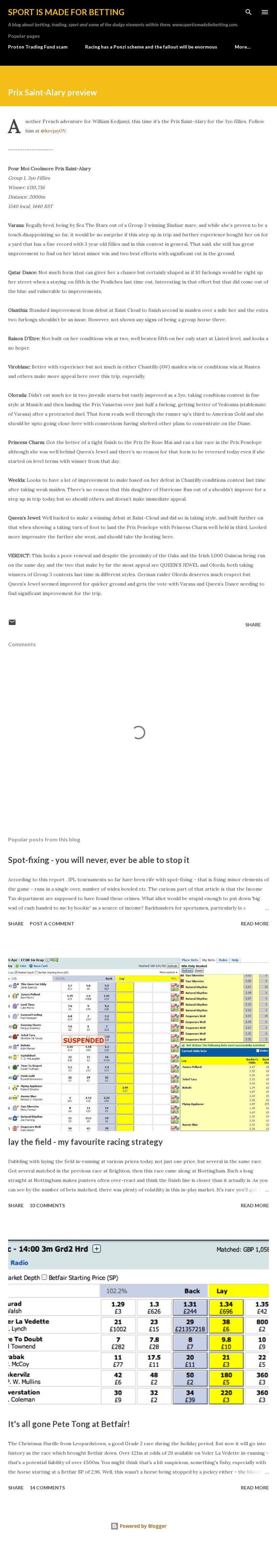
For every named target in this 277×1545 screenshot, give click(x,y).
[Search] (249, 12)
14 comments (47, 1487)
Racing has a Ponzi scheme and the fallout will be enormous (151, 47)
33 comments (47, 1205)
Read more (255, 923)
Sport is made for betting (66, 12)
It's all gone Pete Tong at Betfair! (69, 1424)
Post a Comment (52, 923)
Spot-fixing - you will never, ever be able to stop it (99, 860)
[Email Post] (12, 624)
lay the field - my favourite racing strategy (85, 1142)
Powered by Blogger (143, 1526)
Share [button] (253, 624)
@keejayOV (53, 131)
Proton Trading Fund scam (38, 47)
